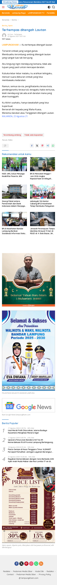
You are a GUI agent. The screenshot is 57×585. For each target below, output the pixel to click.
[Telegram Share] (48, 146)
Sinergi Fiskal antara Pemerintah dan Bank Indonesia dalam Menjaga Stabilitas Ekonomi (13, 203)
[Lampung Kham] (17, 7)
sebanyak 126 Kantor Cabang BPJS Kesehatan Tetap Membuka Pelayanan (42, 203)
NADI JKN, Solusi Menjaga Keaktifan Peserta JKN (13, 175)
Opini (10, 25)
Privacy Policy (45, 574)
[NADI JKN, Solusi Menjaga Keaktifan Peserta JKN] (14, 164)
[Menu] (4, 7)
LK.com (10, 34)
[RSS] (41, 563)
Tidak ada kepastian (33, 135)
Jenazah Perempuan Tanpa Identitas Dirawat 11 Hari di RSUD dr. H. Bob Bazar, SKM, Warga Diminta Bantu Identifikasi (42, 231)
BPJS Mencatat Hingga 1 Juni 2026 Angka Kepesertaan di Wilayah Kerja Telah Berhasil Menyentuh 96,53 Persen (40, 176)
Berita (4, 25)
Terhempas (18, 34)
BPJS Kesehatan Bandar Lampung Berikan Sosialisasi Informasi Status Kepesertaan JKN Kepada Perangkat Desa (14, 231)
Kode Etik (39, 571)
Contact (10, 574)
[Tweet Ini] (37, 146)
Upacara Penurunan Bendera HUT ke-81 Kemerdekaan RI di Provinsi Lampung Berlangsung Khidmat (30, 441)
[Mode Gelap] (49, 7)
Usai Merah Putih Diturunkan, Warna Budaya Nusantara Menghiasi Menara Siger (27, 431)
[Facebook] (16, 563)
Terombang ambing (12, 135)
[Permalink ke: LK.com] (4, 35)
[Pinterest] (26, 563)
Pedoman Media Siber (22, 571)
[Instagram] (31, 563)
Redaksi (6, 571)
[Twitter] (21, 563)
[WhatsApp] (36, 563)
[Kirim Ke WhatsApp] (53, 146)
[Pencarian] (53, 7)
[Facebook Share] (32, 146)
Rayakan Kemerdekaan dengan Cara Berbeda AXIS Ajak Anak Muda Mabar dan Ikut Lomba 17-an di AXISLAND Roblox (31, 460)
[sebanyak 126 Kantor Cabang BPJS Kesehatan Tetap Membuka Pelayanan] (42, 192)
